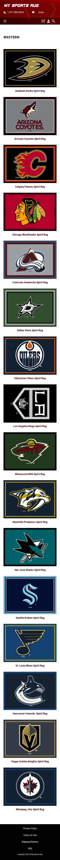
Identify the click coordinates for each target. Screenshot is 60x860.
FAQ (30, 848)
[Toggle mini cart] (43, 21)
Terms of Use (30, 835)
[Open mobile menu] (4, 21)
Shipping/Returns (30, 842)
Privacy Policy (30, 828)
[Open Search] (54, 21)
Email (41, 12)
